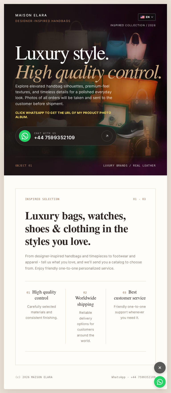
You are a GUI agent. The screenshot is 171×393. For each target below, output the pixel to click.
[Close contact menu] (160, 367)
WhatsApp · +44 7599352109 (134, 377)
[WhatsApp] (160, 382)
